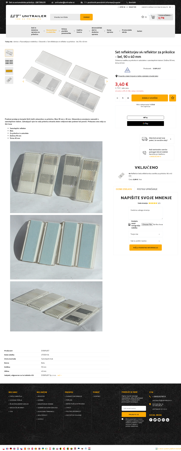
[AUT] (50, 448)
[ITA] (28, 448)
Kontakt (132, 2)
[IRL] (46, 448)
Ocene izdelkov (124, 189)
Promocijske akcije (127, 31)
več (59, 375)
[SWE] (53, 448)
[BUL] (82, 448)
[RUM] (36, 448)
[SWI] (64, 448)
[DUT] (18, 448)
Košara (40, 400)
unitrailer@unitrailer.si (64, 2)
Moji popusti (42, 415)
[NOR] (39, 448)
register (132, 7)
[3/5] (153, 203)
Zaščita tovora (79, 31)
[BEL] (61, 448)
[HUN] (89, 448)
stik (11, 411)
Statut (68, 407)
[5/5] (156, 203)
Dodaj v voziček (149, 97)
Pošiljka (69, 400)
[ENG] (14, 448)
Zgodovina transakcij (46, 411)
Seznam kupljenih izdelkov (48, 407)
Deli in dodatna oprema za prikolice (35, 31)
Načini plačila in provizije (75, 404)
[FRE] (7, 448)
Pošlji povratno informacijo (145, 247)
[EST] (78, 448)
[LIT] (71, 448)
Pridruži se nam (129, 392)
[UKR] (43, 448)
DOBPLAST (157, 68)
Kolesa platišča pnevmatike (66, 31)
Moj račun (42, 392)
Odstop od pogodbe (74, 415)
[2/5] (151, 203)
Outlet (139, 31)
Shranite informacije (74, 396)
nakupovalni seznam (45, 404)
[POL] (3, 448)
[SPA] (25, 448)
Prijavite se (134, 414)
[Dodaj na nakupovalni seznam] (172, 98)
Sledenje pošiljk (16, 400)
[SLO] (57, 448)
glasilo (40, 419)
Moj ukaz (13, 392)
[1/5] (149, 203)
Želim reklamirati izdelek (19, 404)
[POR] (68, 448)
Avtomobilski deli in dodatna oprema (97, 31)
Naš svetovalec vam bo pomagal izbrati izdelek (158, 153)
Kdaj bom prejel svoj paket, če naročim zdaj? (158, 139)
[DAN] (32, 448)
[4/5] (154, 203)
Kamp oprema (110, 31)
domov (15, 41)
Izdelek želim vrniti (17, 407)
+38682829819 (155, 156)
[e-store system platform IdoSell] (168, 449)
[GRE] (86, 448)
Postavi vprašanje (147, 189)
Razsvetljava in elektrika (51, 31)
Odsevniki (42, 41)
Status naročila (16, 396)
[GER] (11, 448)
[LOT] (75, 448)
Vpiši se (123, 7)
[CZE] (21, 448)
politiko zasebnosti (73, 411)
